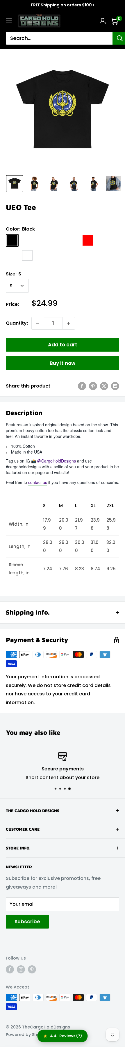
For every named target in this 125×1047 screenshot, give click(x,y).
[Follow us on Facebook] (10, 969)
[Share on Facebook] (82, 386)
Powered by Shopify (27, 1034)
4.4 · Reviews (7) (66, 1036)
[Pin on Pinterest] (93, 386)
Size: (13, 274)
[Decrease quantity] (38, 323)
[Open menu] (9, 21)
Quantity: (17, 323)
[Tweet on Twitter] (104, 386)
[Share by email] (115, 386)
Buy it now (62, 363)
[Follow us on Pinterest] (32, 969)
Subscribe (27, 921)
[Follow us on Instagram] (21, 969)
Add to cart (62, 344)
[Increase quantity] (69, 323)
